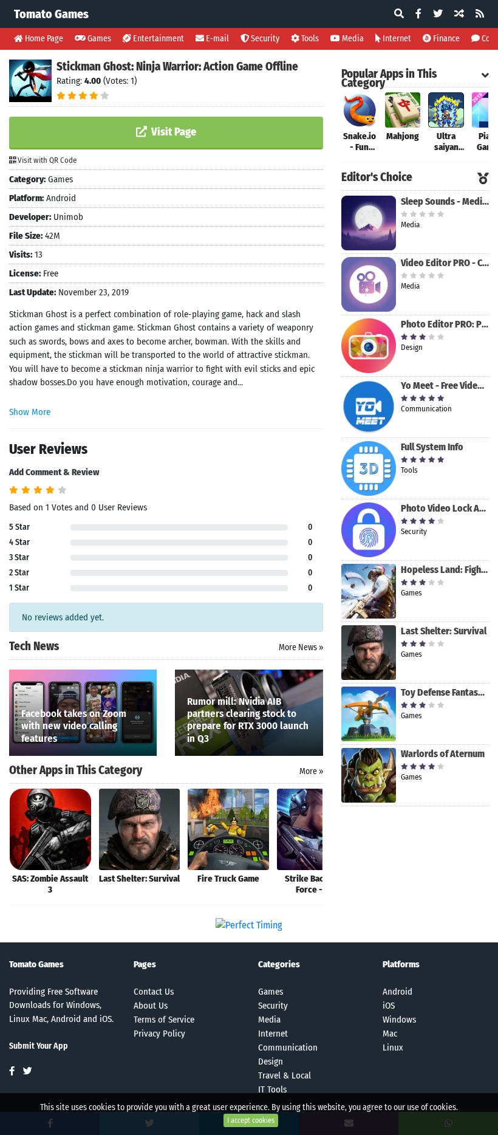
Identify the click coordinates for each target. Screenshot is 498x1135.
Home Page (43, 38)
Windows (399, 1019)
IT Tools (272, 1089)
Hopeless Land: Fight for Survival (445, 569)
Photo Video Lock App (445, 508)
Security (264, 38)
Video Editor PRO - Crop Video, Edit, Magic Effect (445, 263)
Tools (309, 38)
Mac (390, 1033)
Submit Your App (38, 1046)
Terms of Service (164, 1019)
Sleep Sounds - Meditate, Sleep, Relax (445, 201)
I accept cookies (251, 1120)
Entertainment (157, 38)
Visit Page (172, 132)
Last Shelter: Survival (443, 631)
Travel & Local (284, 1075)
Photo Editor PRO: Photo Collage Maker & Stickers (445, 324)
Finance (445, 38)
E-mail (216, 38)
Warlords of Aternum (443, 754)
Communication (288, 1047)
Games (98, 38)
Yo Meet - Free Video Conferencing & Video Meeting (445, 385)
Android (397, 991)
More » (311, 771)
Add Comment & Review (54, 472)
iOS (389, 1005)
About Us (151, 1005)
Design (270, 1061)
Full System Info (432, 447)
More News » (301, 647)
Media (352, 38)
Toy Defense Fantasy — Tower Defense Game (445, 692)
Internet (396, 38)
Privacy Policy (159, 1033)
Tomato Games (51, 14)
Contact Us (154, 991)
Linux (393, 1047)
